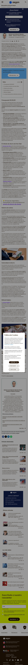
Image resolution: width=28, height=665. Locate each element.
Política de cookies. (8, 344)
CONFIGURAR (13, 369)
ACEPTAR (13, 362)
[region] (14, 352)
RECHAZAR (13, 366)
